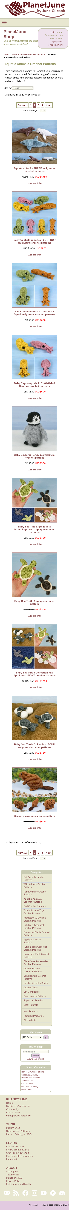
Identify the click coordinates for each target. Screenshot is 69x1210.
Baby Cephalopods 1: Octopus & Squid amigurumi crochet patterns (34, 313)
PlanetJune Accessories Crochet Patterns (36, 963)
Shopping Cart (55, 44)
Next (48, 105)
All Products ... (31, 1020)
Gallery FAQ (26, 1089)
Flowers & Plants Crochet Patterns (37, 934)
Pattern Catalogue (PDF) (18, 1134)
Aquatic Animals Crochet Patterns (28, 54)
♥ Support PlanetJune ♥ (18, 1115)
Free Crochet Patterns (17, 1149)
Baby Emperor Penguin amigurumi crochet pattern (34, 456)
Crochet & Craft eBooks (36, 983)
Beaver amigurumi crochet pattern (34, 816)
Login (52, 31)
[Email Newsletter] (7, 1193)
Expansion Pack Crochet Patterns (36, 955)
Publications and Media (18, 1184)
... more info (35, 183)
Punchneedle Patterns (35, 996)
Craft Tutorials (31, 1005)
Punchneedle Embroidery (19, 1156)
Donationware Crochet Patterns (35, 977)
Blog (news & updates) (18, 1106)
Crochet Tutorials (15, 1146)
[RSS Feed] (16, 1193)
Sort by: (8, 88)
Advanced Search (35, 1059)
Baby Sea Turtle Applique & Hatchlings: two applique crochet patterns (34, 529)
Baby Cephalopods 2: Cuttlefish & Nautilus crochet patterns (34, 385)
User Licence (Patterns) (18, 1131)
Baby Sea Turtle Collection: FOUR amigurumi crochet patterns (34, 746)
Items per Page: (31, 110)
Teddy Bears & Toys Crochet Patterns (34, 912)
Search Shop (35, 1046)
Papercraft (11, 1159)
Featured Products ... (34, 1016)
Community (12, 1109)
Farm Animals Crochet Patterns (35, 893)
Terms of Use (27, 1081)
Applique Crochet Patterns (32, 941)
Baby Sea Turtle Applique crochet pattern (34, 602)
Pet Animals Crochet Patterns (34, 878)
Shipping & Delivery (29, 1075)
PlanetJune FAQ (14, 1177)
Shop (6, 54)
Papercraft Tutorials (34, 1000)
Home (9, 1102)
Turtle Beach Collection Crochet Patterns (35, 948)
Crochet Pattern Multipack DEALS (33, 970)
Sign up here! (56, 41)
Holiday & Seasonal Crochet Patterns (34, 926)
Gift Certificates (32, 991)
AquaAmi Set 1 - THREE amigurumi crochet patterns (34, 170)
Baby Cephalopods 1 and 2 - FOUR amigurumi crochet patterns (34, 241)
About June (12, 1171)
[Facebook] (25, 1193)
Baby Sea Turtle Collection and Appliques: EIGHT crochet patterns (34, 674)
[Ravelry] (53, 1193)
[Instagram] (34, 1193)
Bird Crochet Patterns (35, 906)
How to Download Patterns (32, 1072)
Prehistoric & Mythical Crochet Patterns (35, 919)
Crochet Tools (31, 987)
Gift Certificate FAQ (29, 1086)
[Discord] (62, 1193)
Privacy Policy (13, 1181)
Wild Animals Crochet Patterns (34, 886)
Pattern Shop (13, 1127)
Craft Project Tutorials (17, 1152)
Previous (22, 105)
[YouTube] (44, 1193)
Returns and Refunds (30, 1078)
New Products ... (32, 1011)
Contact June (27, 1083)
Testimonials (12, 1174)
